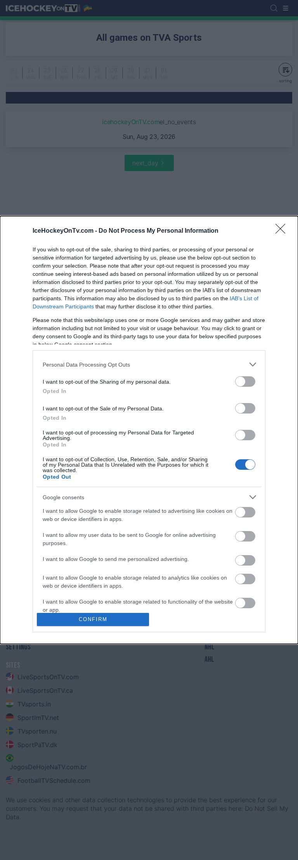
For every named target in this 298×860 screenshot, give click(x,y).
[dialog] (149, 430)
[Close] (282, 231)
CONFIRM (93, 619)
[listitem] (149, 364)
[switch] (245, 381)
